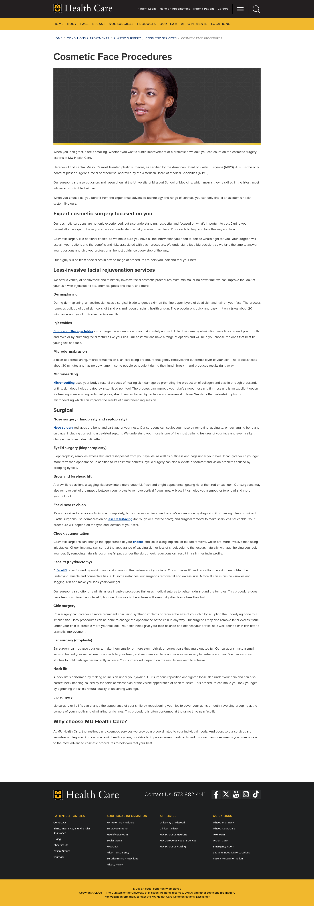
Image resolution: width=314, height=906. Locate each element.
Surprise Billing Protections (122, 858)
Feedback (112, 846)
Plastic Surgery (127, 38)
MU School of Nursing (173, 846)
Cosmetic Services (161, 38)
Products (146, 24)
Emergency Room (223, 846)
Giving (57, 839)
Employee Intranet (117, 828)
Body (72, 24)
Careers (223, 9)
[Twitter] (226, 794)
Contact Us (157, 794)
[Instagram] (246, 794)
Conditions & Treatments (88, 38)
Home (58, 24)
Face (84, 24)
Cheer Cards (60, 845)
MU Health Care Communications (173, 897)
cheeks (138, 542)
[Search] (255, 9)
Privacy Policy (115, 864)
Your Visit (58, 857)
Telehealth (219, 834)
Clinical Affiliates (169, 828)
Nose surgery (63, 428)
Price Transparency (118, 852)
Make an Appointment (175, 9)
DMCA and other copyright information (209, 893)
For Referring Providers (120, 822)
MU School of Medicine (173, 834)
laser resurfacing (120, 519)
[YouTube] (236, 794)
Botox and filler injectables (73, 331)
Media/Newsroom (117, 834)
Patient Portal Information (228, 858)
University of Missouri (172, 822)
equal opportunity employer (162, 889)
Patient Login (147, 9)
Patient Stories (61, 851)
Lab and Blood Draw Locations (231, 852)
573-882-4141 (189, 794)
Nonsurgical (121, 24)
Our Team (168, 24)
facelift (62, 570)
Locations (220, 24)
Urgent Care (220, 840)
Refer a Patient (203, 9)
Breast (98, 24)
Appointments (194, 24)
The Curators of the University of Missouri (132, 893)
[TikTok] (256, 794)
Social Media (114, 840)
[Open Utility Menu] (238, 9)
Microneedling (64, 383)
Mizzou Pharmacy (223, 822)
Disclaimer (203, 897)
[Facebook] (216, 794)
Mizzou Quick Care (224, 828)
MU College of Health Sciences (178, 840)
